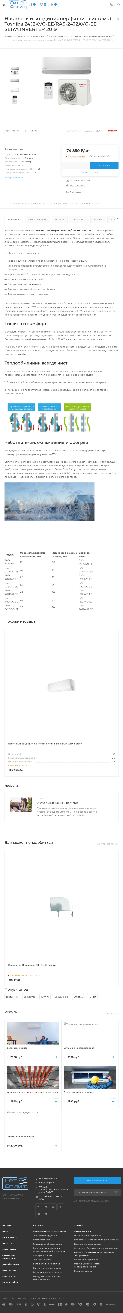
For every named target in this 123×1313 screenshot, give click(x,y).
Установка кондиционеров (88, 1235)
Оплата (98, 219)
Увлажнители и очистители (47, 1264)
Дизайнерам (10, 1264)
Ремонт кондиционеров (86, 1259)
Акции (6, 1225)
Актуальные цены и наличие (57, 803)
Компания (9, 1249)
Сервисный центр (83, 1271)
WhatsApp (38, 1214)
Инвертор (30, 996)
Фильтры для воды (42, 1255)
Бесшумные (61, 996)
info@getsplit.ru (47, 1182)
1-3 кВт (92, 996)
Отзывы (59, 219)
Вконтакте (38, 1206)
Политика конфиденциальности (93, 1201)
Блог (5, 1231)
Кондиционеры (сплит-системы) (49, 1231)
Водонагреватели (42, 1239)
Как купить (79, 219)
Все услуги (112, 1014)
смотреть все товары (107, 844)
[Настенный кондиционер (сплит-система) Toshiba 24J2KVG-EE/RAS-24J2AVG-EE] (66, 81)
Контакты (8, 1276)
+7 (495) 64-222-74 (48, 1179)
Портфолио (10, 1270)
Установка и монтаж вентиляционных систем (97, 1239)
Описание (13, 219)
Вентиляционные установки (47, 1272)
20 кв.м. (78, 996)
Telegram (46, 1206)
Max (46, 1214)
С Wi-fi (45, 996)
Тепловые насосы (42, 1259)
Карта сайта (10, 1282)
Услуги (78, 1225)
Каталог (38, 1225)
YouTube (53, 1206)
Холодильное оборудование (47, 1244)
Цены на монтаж (82, 1231)
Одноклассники (60, 1206)
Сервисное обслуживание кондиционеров (96, 1248)
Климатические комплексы (47, 1268)
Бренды (7, 1243)
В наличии (12, 996)
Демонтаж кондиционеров (88, 1244)
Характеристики (37, 219)
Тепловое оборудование (45, 1235)
